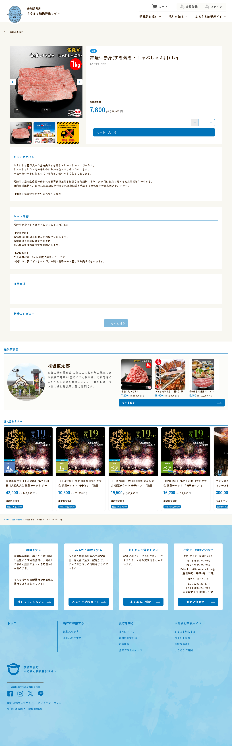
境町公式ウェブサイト (20, 703)
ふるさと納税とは (185, 631)
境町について (126, 631)
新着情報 (124, 644)
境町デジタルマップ (130, 650)
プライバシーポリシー (51, 703)
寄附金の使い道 (128, 638)
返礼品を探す (71, 631)
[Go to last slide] (13, 82)
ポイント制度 (182, 638)
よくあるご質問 (184, 650)
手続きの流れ (182, 644)
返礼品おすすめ (72, 638)
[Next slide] (79, 82)
